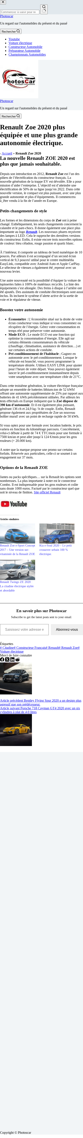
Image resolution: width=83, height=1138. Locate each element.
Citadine (7, 647)
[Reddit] (17, 660)
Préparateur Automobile (24, 50)
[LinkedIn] (12, 660)
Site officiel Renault (47, 492)
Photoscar (6, 16)
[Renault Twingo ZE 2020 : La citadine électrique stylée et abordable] (17, 570)
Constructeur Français (30, 647)
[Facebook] (2, 660)
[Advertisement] (41, 939)
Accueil (7, 153)
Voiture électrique (20, 43)
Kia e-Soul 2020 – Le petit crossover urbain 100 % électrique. (55, 550)
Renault (52, 647)
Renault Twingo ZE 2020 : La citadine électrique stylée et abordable (17, 586)
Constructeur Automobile (25, 47)
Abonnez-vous (67, 629)
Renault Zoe (68, 647)
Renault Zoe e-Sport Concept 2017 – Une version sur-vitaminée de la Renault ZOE (17, 550)
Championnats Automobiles (27, 54)
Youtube (14, 39)
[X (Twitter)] (7, 660)
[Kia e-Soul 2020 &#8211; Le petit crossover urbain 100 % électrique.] (56, 533)
